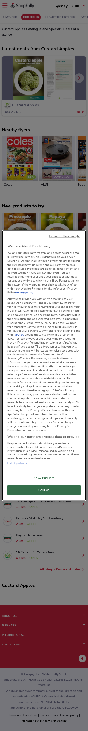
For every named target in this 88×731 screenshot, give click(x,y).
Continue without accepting (65, 236)
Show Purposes (44, 478)
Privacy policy (24, 293)
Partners (19, 335)
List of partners (17, 463)
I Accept (44, 490)
